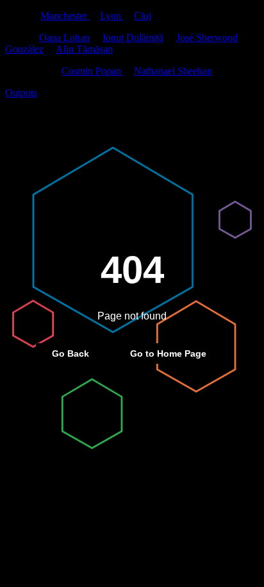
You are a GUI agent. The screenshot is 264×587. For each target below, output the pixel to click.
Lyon (112, 15)
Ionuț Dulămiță (133, 37)
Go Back (70, 353)
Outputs (21, 92)
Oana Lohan (64, 37)
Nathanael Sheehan (173, 70)
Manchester (65, 15)
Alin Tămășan (84, 49)
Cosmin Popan (93, 70)
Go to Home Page (168, 353)
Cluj (142, 15)
